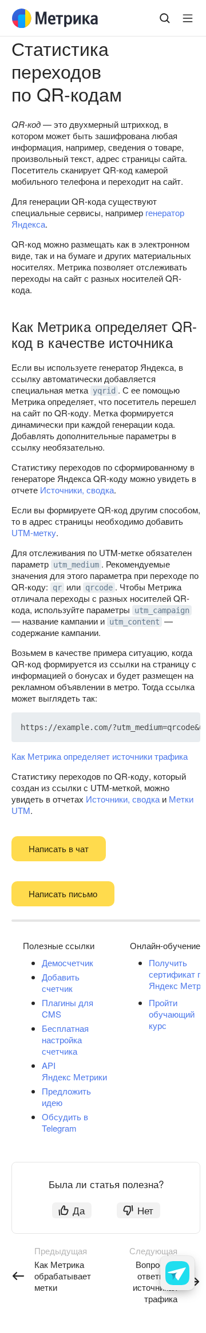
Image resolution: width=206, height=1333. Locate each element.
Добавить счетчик (61, 982)
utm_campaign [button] (161, 610)
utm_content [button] (134, 621)
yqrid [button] (104, 390)
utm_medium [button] (76, 564)
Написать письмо (63, 894)
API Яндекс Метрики (74, 1071)
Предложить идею (66, 1096)
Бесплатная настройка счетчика (65, 1039)
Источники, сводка (77, 490)
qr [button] (57, 587)
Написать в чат (59, 848)
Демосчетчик (67, 963)
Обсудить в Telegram (65, 1122)
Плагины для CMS (67, 1008)
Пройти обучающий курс (172, 1013)
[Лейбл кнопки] (187, 18)
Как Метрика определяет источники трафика (99, 756)
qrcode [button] (99, 587)
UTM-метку (33, 532)
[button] (165, 727)
